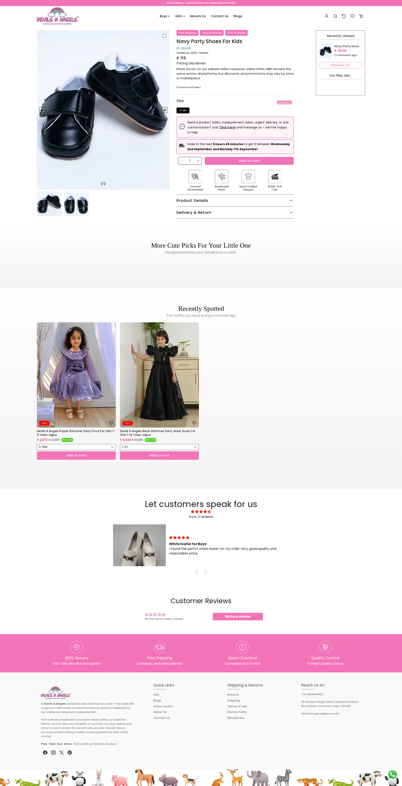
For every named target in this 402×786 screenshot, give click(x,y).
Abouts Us (198, 16)
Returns (232, 695)
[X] (61, 753)
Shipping (233, 700)
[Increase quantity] (198, 161)
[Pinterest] (70, 753)
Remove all (340, 65)
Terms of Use (237, 706)
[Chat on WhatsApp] (392, 774)
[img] (201, 511)
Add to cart (249, 160)
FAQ (156, 695)
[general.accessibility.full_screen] (164, 36)
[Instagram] (53, 753)
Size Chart (284, 102)
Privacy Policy (237, 712)
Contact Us (219, 16)
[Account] (326, 16)
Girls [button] (179, 16)
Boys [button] (164, 16)
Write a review (237, 616)
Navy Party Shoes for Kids (353, 46)
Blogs (238, 16)
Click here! (227, 127)
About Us (159, 712)
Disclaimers (235, 718)
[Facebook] (45, 753)
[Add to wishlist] (111, 423)
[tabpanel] (201, 397)
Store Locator (163, 706)
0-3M (183, 110)
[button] (335, 16)
